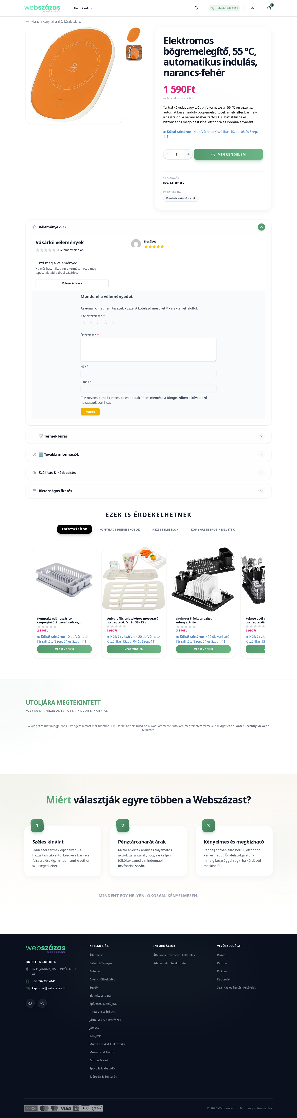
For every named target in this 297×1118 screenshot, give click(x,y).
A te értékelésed (93, 316)
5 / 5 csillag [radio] (113, 322)
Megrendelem (64, 649)
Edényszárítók (74, 529)
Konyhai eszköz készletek (181, 198)
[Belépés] (253, 8)
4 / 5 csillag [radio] (105, 322)
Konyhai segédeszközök (119, 529)
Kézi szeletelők (165, 529)
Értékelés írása (72, 283)
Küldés (90, 412)
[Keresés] (197, 8)
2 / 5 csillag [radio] (91, 322)
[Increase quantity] (188, 154)
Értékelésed (90, 335)
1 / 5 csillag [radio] (84, 322)
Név (84, 366)
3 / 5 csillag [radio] (98, 322)
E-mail (86, 382)
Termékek (81, 8)
